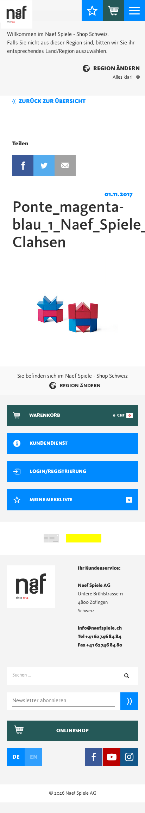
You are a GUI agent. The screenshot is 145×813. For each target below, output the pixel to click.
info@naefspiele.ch (100, 628)
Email (65, 165)
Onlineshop (72, 730)
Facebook (22, 165)
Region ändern (116, 68)
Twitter (44, 165)
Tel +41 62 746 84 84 (99, 636)
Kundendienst (49, 443)
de (16, 757)
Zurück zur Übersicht (52, 101)
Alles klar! (123, 77)
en (33, 757)
